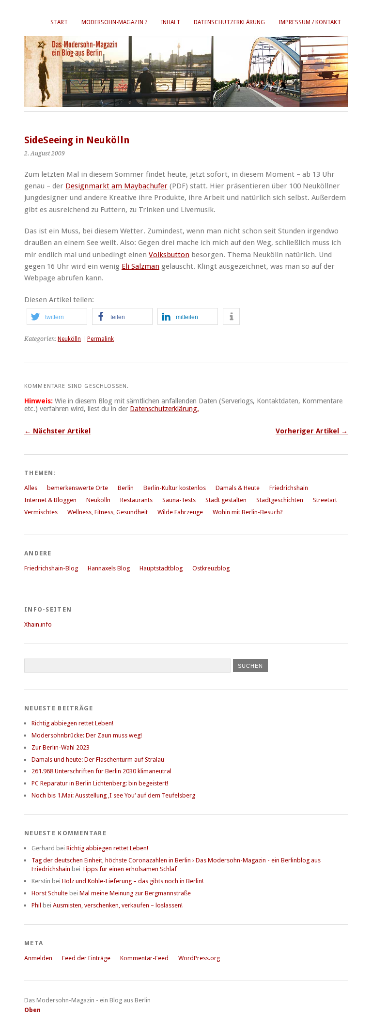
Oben (32, 1009)
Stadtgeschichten (279, 500)
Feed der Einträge (86, 958)
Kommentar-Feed (144, 958)
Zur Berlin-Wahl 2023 (60, 747)
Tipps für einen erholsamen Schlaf (129, 869)
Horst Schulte (49, 893)
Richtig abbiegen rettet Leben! (72, 723)
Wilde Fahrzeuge (180, 512)
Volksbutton (169, 254)
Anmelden (38, 958)
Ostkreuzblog (211, 568)
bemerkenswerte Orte (77, 487)
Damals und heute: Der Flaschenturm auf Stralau (97, 759)
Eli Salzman (140, 266)
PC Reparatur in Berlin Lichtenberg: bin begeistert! (99, 783)
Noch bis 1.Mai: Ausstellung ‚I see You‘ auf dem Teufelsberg (113, 795)
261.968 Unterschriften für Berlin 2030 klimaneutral (101, 771)
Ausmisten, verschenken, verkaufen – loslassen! (118, 905)
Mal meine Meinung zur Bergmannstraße (135, 893)
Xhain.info (38, 624)
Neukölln (69, 339)
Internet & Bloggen (50, 500)
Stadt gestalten (226, 500)
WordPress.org (199, 958)
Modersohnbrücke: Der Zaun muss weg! (86, 735)
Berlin (126, 487)
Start (59, 22)
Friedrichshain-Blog (51, 568)
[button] (57, 316)
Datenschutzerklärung (229, 22)
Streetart (325, 500)
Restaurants (136, 500)
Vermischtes (41, 512)
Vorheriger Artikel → (312, 431)
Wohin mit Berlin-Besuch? (248, 512)
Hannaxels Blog (109, 568)
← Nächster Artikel (57, 431)
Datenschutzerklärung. (164, 409)
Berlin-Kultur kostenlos (174, 487)
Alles (30, 487)
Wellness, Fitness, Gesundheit (107, 512)
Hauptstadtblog (161, 568)
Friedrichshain (288, 487)
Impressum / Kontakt (310, 22)
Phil (36, 905)
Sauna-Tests (179, 500)
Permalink (100, 339)
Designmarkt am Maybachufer (116, 186)
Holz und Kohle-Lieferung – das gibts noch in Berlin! (132, 881)
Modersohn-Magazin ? (114, 22)
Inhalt (170, 22)
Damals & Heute (238, 487)
